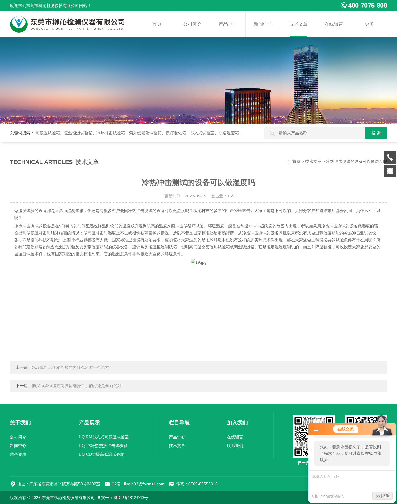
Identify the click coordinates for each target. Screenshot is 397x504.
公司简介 (192, 24)
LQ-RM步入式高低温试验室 (104, 437)
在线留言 (334, 24)
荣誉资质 (18, 454)
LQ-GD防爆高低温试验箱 (101, 454)
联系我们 (235, 446)
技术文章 (298, 24)
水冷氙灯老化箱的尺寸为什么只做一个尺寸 (70, 367)
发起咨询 (382, 496)
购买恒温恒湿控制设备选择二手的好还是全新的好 (76, 386)
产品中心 (228, 24)
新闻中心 (263, 24)
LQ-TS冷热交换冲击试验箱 (103, 446)
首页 (157, 24)
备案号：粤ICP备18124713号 (122, 498)
